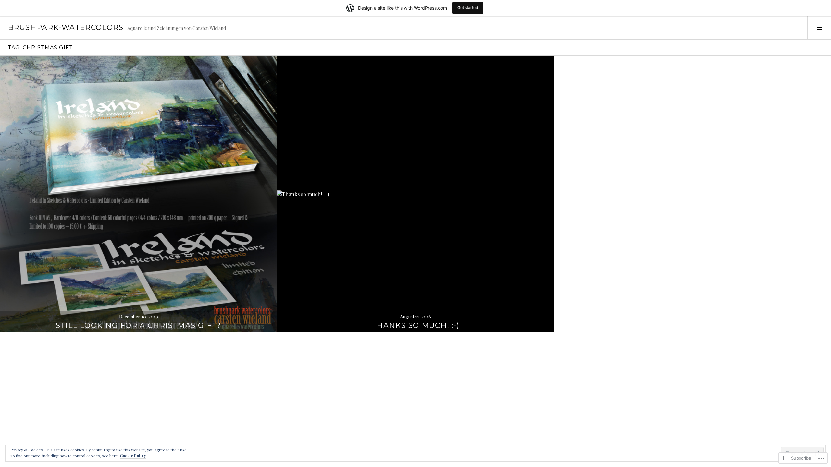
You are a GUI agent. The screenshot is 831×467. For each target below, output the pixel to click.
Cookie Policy (133, 455)
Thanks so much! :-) (415, 325)
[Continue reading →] (138, 194)
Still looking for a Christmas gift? (138, 325)
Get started (467, 7)
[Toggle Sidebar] (819, 27)
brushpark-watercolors (65, 27)
